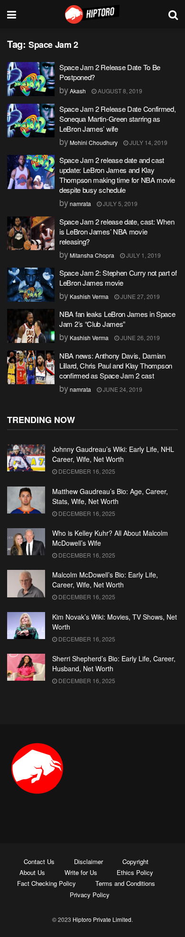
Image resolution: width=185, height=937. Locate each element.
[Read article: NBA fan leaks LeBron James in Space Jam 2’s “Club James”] (31, 326)
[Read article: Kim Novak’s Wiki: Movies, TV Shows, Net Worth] (26, 625)
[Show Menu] (11, 14)
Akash (78, 91)
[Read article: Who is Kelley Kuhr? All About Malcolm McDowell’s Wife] (26, 541)
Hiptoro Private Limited (102, 919)
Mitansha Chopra (92, 255)
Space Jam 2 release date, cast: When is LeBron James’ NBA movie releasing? (116, 231)
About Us (32, 872)
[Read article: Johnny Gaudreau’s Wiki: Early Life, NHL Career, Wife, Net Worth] (26, 457)
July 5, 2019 (120, 203)
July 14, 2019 (147, 142)
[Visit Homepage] (92, 14)
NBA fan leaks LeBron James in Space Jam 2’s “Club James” (117, 319)
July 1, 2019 (143, 255)
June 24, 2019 (122, 389)
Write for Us (81, 872)
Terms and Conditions (125, 883)
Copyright (135, 861)
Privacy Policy (90, 894)
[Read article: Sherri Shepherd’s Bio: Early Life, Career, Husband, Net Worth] (26, 667)
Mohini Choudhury (94, 142)
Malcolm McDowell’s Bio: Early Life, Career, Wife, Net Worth (105, 579)
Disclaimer (88, 861)
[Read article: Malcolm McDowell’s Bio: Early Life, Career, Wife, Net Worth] (26, 583)
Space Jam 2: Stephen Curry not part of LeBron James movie (118, 278)
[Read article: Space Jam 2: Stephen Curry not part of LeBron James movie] (31, 285)
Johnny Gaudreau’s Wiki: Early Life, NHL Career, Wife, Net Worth (113, 454)
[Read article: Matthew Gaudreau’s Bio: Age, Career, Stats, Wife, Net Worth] (26, 500)
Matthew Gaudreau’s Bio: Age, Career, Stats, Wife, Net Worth (110, 496)
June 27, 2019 (139, 296)
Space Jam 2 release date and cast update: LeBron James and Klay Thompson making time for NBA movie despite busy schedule (117, 175)
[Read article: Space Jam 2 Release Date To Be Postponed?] (31, 79)
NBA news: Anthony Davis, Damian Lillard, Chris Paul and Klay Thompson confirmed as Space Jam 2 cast (115, 365)
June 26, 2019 (139, 337)
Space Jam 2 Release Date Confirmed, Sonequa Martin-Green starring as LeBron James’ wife (117, 119)
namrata (80, 203)
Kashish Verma (89, 296)
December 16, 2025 (86, 471)
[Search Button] (173, 14)
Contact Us (39, 861)
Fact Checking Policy (46, 883)
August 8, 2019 (119, 91)
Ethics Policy (135, 872)
